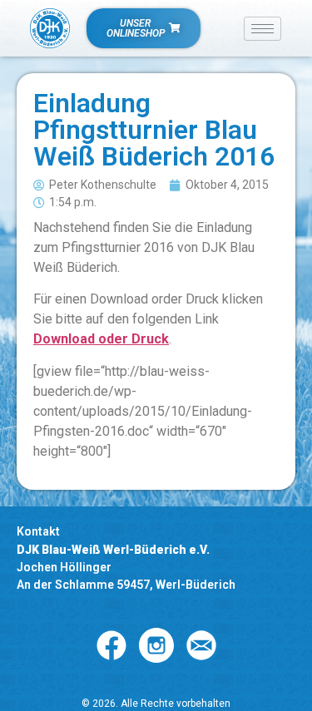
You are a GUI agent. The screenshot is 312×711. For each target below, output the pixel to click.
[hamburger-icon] (262, 29)
